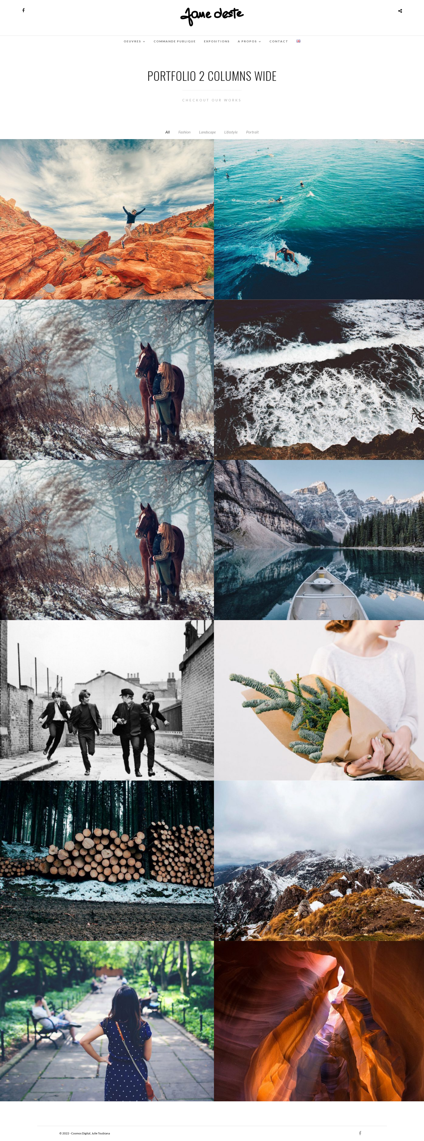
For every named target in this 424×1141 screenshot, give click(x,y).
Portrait (252, 132)
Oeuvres (132, 41)
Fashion (184, 132)
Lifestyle (231, 132)
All (167, 132)
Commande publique (175, 41)
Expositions (217, 41)
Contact (278, 41)
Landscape (207, 132)
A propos (247, 41)
